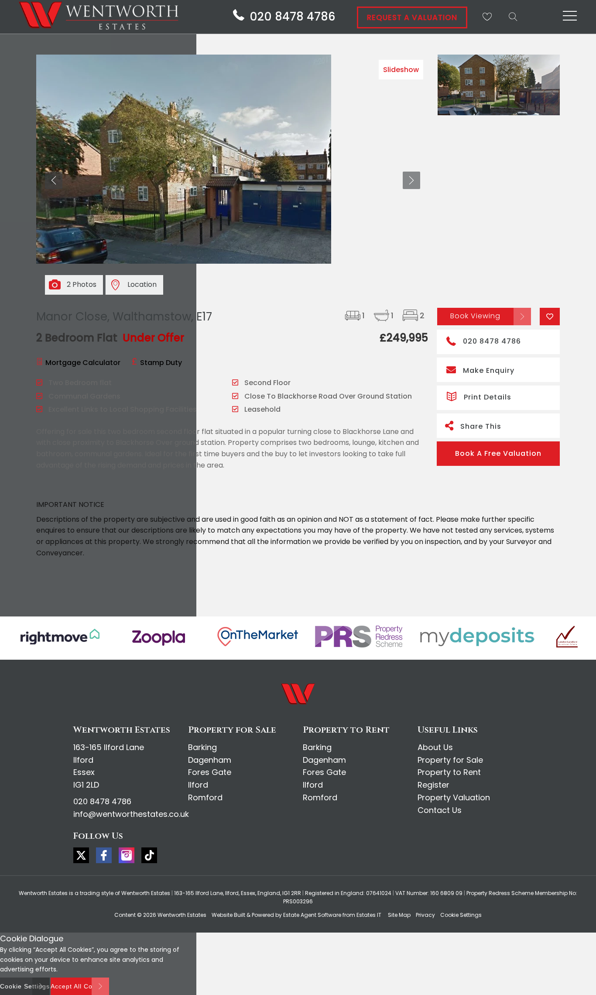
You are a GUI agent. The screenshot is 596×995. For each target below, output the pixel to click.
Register (433, 784)
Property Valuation (454, 797)
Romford (205, 797)
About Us (435, 747)
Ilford (198, 784)
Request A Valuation (412, 17)
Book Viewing (475, 316)
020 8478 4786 (492, 341)
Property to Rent (449, 772)
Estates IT (368, 915)
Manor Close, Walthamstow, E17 (124, 316)
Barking (202, 747)
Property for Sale (450, 759)
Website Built (228, 915)
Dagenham (209, 759)
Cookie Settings (461, 915)
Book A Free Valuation (498, 453)
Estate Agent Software (312, 915)
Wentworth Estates (182, 915)
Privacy (425, 915)
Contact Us (440, 810)
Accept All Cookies (80, 986)
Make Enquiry (488, 370)
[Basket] (487, 16)
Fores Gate (209, 772)
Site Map (399, 915)
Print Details (487, 397)
